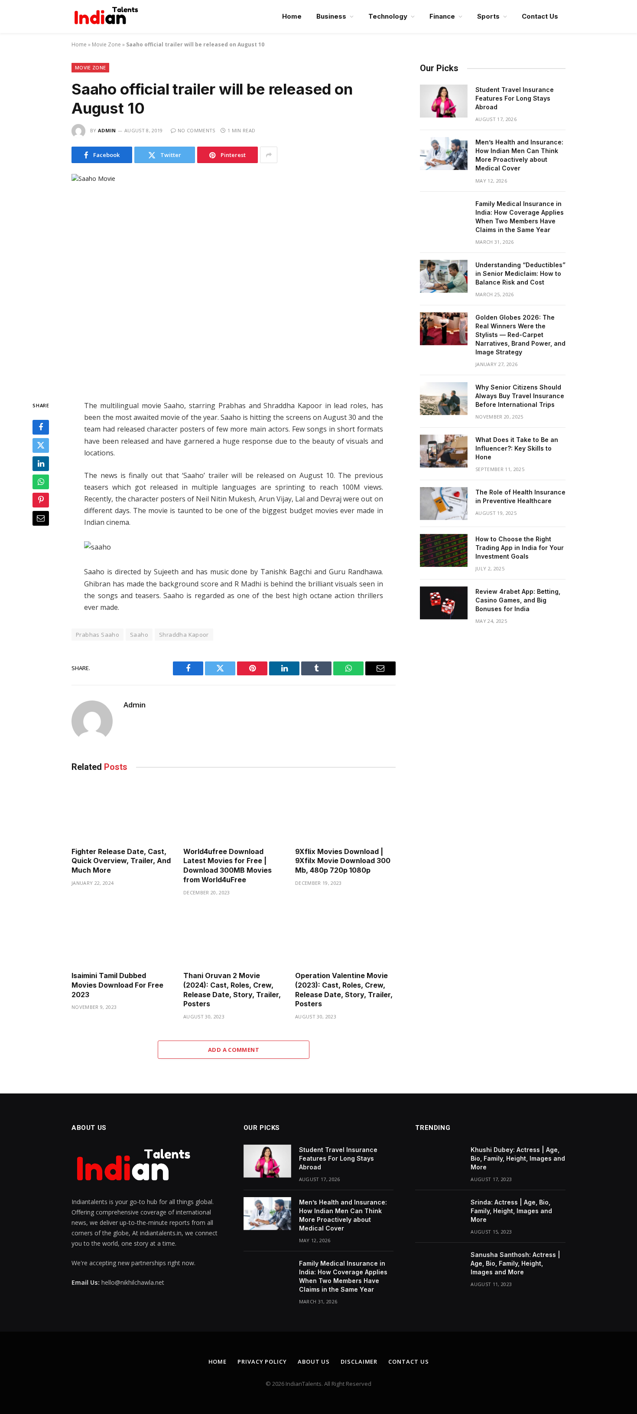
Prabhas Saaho (97, 634)
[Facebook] (40, 427)
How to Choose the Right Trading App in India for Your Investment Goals (519, 547)
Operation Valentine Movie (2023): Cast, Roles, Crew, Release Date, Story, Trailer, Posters (344, 989)
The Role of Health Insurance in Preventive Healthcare (520, 496)
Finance (442, 16)
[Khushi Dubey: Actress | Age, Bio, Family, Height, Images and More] (439, 1161)
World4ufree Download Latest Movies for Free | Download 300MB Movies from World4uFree (227, 865)
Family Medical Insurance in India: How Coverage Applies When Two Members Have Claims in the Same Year (519, 216)
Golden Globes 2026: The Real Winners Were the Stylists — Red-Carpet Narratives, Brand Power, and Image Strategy (520, 335)
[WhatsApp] (40, 482)
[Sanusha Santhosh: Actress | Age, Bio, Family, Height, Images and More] (439, 1266)
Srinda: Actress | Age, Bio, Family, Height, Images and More (511, 1210)
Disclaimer (359, 1361)
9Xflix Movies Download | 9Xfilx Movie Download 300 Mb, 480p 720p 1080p (342, 861)
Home (292, 16)
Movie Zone (106, 44)
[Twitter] (40, 446)
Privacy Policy (262, 1361)
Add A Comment (233, 1050)
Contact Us (540, 16)
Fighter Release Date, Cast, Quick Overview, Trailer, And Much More (121, 861)
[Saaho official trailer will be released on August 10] (234, 280)
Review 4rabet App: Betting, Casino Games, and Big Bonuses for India (517, 600)
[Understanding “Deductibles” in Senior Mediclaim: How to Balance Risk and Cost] (444, 276)
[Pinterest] (40, 500)
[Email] (40, 518)
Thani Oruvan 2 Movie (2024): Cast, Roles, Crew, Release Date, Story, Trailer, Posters (232, 989)
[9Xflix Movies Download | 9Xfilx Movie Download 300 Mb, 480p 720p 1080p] (345, 811)
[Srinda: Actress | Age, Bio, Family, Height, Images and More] (439, 1213)
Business (331, 16)
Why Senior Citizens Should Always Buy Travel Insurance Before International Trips (519, 395)
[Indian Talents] (108, 16)
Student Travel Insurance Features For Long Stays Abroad (514, 98)
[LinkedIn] (40, 464)
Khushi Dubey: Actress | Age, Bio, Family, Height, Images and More (518, 1158)
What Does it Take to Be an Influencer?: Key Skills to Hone (516, 448)
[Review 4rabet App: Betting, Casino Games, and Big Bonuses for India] (444, 602)
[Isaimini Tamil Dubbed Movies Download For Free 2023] (122, 936)
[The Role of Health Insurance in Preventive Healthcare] (444, 503)
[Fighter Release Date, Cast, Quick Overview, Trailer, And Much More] (122, 811)
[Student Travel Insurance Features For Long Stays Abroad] (444, 101)
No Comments (196, 130)
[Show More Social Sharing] (268, 155)
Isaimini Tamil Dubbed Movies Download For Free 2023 (117, 985)
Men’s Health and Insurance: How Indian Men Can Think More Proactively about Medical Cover (519, 155)
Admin (107, 130)
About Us (314, 1361)
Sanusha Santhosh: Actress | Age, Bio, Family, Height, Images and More (515, 1263)
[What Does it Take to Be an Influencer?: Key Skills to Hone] (444, 451)
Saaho (139, 634)
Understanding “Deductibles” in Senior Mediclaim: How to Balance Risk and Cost (520, 273)
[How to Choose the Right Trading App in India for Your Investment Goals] (444, 550)
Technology (387, 16)
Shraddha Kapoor (184, 634)
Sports (488, 16)
